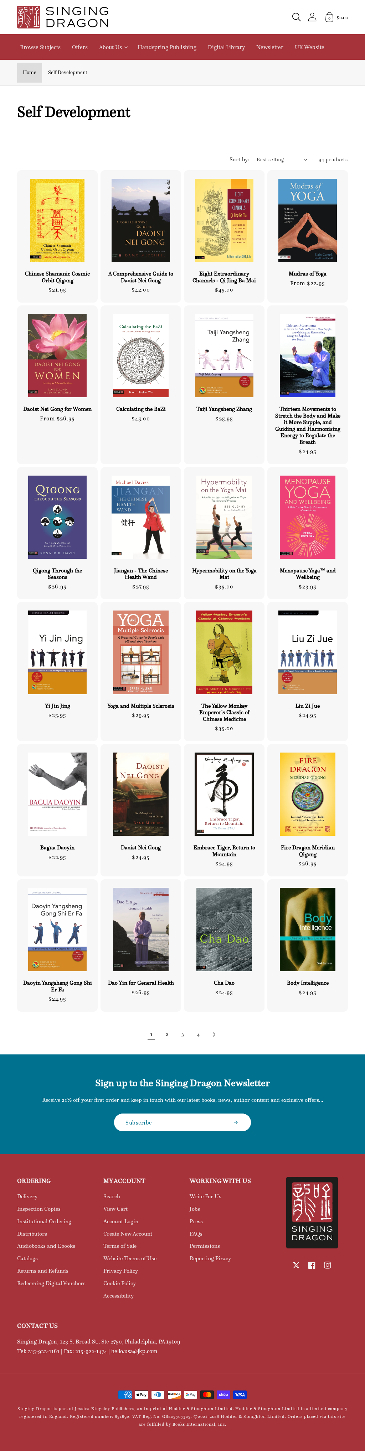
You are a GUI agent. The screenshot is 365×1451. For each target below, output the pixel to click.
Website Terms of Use (129, 1258)
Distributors (32, 1233)
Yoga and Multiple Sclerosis (140, 706)
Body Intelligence (308, 983)
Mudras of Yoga (308, 274)
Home (29, 72)
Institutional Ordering (44, 1221)
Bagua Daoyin (57, 847)
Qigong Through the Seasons (57, 573)
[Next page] (214, 1034)
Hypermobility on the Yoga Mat (224, 573)
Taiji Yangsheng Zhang (224, 409)
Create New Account (127, 1233)
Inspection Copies (39, 1208)
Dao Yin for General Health (141, 983)
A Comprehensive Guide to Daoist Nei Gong (140, 277)
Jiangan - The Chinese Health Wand (141, 573)
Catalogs (27, 1258)
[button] (296, 17)
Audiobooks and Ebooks (46, 1245)
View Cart (115, 1208)
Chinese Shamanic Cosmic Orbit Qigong (57, 277)
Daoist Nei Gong (141, 847)
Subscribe (138, 1122)
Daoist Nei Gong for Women (57, 409)
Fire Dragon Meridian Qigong (308, 850)
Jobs (195, 1208)
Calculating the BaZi (141, 409)
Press (196, 1221)
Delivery (27, 1196)
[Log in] (312, 16)
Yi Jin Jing (57, 706)
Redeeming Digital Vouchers (51, 1283)
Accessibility (118, 1295)
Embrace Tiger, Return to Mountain (224, 850)
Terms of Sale (120, 1245)
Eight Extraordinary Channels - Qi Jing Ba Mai (224, 277)
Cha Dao (224, 983)
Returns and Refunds (42, 1270)
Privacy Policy (120, 1270)
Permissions (205, 1245)
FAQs (196, 1233)
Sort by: (240, 159)
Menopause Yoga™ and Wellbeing (308, 573)
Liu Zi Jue (307, 706)
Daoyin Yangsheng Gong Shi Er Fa (57, 986)
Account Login (120, 1221)
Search (111, 1196)
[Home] (62, 17)
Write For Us (205, 1196)
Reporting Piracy (210, 1258)
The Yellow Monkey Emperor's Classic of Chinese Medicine (224, 712)
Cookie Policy (119, 1283)
